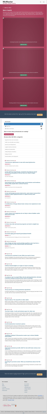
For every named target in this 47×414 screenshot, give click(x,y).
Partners (26, 390)
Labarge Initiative (27, 388)
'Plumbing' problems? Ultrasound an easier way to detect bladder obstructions (22, 336)
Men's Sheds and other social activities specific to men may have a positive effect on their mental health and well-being (22, 243)
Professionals (4, 390)
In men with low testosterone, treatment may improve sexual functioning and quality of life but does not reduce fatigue (21, 172)
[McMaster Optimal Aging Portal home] (7, 405)
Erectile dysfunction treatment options (15, 324)
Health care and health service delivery (12, 142)
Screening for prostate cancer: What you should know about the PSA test (22, 362)
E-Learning (4, 387)
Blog (3, 384)
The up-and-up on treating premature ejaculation (17, 289)
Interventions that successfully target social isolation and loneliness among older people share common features (22, 183)
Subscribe (40, 114)
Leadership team (27, 387)
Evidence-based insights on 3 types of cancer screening (19, 265)
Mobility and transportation (10, 149)
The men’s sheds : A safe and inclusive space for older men (20, 311)
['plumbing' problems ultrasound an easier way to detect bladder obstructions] (23, 90)
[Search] (41, 2)
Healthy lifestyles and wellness (10, 151)
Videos (3, 385)
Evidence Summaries (24, 128)
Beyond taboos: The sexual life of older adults (17, 299)
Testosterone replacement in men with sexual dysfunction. (20, 162)
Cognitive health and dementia (10, 147)
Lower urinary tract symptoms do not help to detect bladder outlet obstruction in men (22, 214)
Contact (25, 392)
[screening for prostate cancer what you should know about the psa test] (23, 29)
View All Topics (7, 7)
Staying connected (8, 154)
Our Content (26, 384)
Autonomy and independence (10, 144)
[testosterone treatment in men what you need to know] (23, 251)
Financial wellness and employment (11, 156)
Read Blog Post (24, 44)
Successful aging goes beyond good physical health (18, 233)
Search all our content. (9, 134)
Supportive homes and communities (11, 139)
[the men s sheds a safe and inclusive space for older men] (23, 307)
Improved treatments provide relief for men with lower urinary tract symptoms (22, 348)
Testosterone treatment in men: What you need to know (19, 255)
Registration (26, 385)
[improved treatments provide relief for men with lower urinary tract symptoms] (23, 60)
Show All (24, 123)
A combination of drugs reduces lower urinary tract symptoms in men (23, 204)
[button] (15, 160)
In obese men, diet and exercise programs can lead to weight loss (22, 224)
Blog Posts (24, 126)
